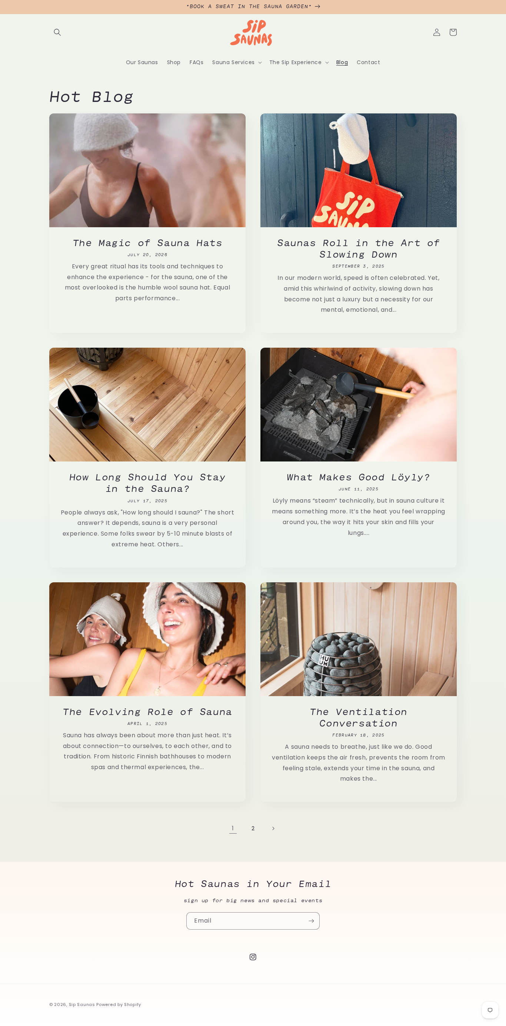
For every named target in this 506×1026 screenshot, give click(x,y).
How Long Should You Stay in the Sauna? (147, 483)
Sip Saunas (82, 1004)
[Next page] (273, 828)
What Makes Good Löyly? (358, 477)
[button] (57, 32)
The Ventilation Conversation (358, 717)
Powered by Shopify (118, 1004)
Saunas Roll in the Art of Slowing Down (358, 248)
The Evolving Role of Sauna (147, 711)
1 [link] (233, 828)
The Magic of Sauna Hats (148, 242)
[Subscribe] (311, 921)
